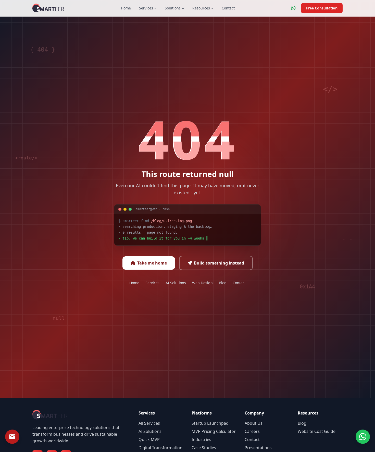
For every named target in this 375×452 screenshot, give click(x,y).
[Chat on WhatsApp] (293, 8)
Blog (223, 282)
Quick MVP (149, 439)
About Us (253, 423)
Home (126, 8)
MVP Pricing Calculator (214, 431)
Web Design (202, 282)
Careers (252, 431)
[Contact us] (12, 437)
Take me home (152, 263)
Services (146, 8)
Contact (228, 8)
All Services (149, 423)
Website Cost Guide (316, 431)
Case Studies (204, 447)
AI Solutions (176, 282)
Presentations (258, 447)
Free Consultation (322, 8)
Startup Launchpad (210, 423)
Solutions (173, 8)
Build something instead (219, 263)
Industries (201, 439)
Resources (201, 8)
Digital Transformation (160, 447)
